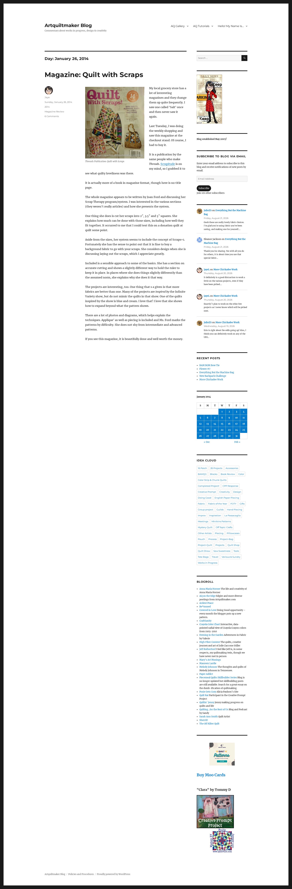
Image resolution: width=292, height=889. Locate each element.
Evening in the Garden (211, 635)
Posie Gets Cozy (207, 691)
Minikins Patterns (221, 521)
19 (200, 429)
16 (229, 423)
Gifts (242, 503)
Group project (205, 509)
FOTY (233, 503)
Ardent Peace (206, 603)
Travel (215, 556)
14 (215, 423)
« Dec (207, 442)
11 (244, 417)
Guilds (220, 509)
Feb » (237, 442)
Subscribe (204, 188)
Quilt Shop (233, 545)
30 (229, 436)
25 (243, 429)
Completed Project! (208, 486)
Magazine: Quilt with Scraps (94, 74)
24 (236, 429)
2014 (47, 106)
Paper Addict (206, 674)
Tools (236, 551)
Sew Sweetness (221, 551)
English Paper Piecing (227, 497)
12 (200, 423)
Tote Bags (203, 556)
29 (222, 436)
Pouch (201, 539)
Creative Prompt (207, 491)
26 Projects (216, 468)
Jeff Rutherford (207, 649)
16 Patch (202, 468)
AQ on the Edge (207, 596)
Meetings (203, 521)
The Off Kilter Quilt (209, 723)
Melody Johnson (208, 666)
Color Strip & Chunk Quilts (212, 480)
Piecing (219, 533)
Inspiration (215, 515)
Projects (219, 545)
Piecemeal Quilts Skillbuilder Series (218, 677)
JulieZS (208, 210)
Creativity (224, 491)
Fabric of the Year (217, 503)
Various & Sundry (231, 556)
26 (200, 436)
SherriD (203, 720)
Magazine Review (54, 111)
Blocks (213, 474)
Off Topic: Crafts (224, 527)
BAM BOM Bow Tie (209, 365)
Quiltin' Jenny (206, 702)
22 (222, 429)
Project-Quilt (205, 545)
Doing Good (204, 497)
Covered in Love (207, 610)
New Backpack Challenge (212, 376)
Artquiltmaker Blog (68, 25)
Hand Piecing (234, 509)
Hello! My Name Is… (231, 26)
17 (236, 423)
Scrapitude (168, 164)
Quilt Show (204, 551)
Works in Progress (207, 562)
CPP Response (230, 486)
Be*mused (205, 606)
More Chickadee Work (225, 269)
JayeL (207, 269)
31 (236, 436)
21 (215, 429)
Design (237, 491)
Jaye (47, 97)
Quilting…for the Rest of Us (213, 709)
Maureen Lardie (207, 663)
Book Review (228, 474)
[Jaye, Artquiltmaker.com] (222, 99)
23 (229, 429)
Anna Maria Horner (209, 588)
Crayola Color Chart (209, 624)
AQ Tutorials (201, 26)
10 (236, 417)
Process (212, 539)
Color (241, 474)
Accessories (232, 468)
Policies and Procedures (81, 874)
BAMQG (202, 474)
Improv (202, 515)
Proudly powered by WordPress (113, 874)
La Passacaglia (232, 515)
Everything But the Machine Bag (216, 372)
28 (214, 436)
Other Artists (205, 533)
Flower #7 (204, 368)
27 (207, 436)
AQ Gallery (178, 26)
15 (222, 423)
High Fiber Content (209, 642)
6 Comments (52, 116)
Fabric (201, 503)
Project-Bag (226, 539)
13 (207, 423)
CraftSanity (205, 620)
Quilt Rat (204, 695)
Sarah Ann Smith (208, 716)
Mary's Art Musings (210, 659)
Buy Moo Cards (211, 774)
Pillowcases (233, 533)
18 (243, 423)
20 (207, 429)
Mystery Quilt (205, 527)
